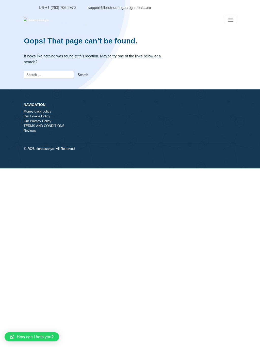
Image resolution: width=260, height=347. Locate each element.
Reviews (30, 131)
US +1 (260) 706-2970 (57, 7)
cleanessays (45, 149)
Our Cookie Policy (37, 116)
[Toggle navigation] (230, 20)
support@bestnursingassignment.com (119, 7)
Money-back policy (37, 111)
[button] (32, 336)
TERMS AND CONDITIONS (44, 126)
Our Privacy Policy (37, 121)
